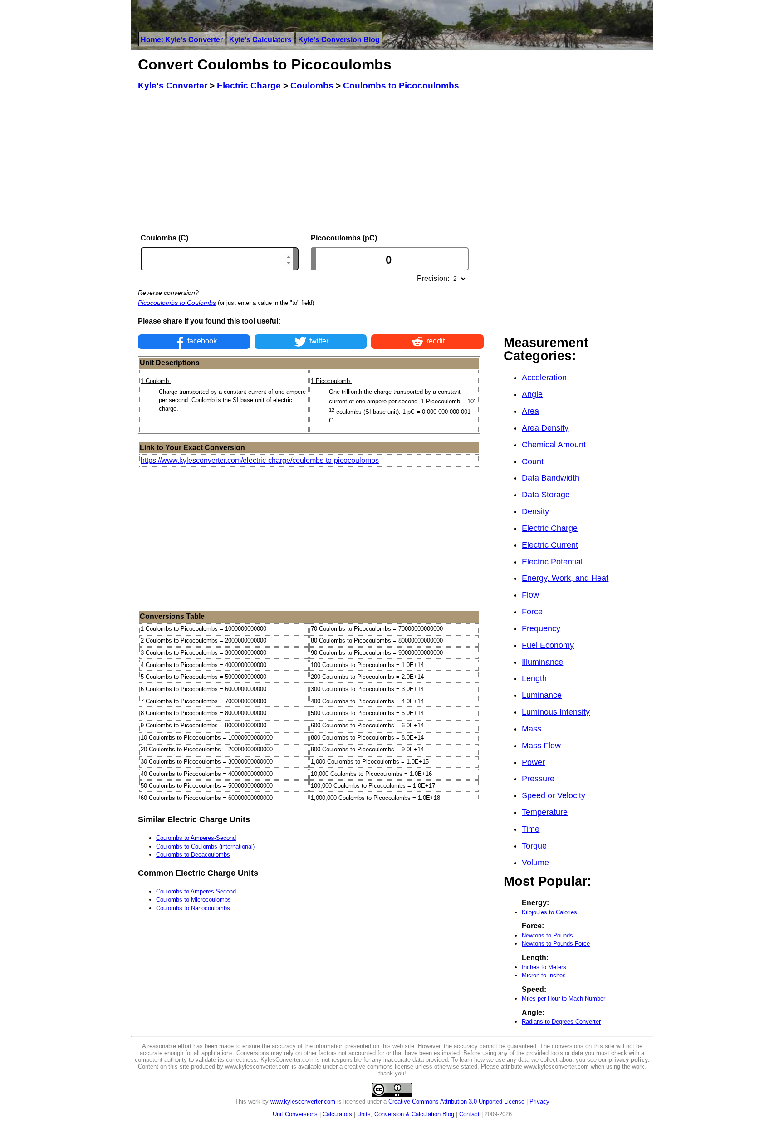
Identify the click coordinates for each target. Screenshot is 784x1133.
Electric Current (550, 544)
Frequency (541, 628)
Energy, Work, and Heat (565, 578)
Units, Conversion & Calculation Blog (405, 1114)
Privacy (539, 1101)
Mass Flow (541, 745)
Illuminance (542, 662)
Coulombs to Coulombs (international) (205, 846)
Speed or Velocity (553, 795)
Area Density (545, 427)
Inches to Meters (544, 967)
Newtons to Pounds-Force (556, 943)
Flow (530, 594)
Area (530, 411)
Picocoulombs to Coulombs (177, 302)
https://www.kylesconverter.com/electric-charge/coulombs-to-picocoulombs (260, 460)
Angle (532, 394)
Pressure (538, 778)
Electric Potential (552, 561)
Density (535, 511)
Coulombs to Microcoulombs (193, 899)
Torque (534, 845)
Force (532, 611)
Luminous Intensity (556, 711)
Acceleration (544, 377)
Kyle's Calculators (260, 40)
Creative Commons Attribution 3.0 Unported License (456, 1101)
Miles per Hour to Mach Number (563, 998)
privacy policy (628, 1059)
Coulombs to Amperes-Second (196, 837)
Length (534, 678)
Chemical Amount (554, 444)
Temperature (545, 812)
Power (533, 762)
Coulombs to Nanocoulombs (193, 908)
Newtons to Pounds (547, 935)
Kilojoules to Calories (549, 912)
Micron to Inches (544, 975)
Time (530, 829)
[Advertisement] (311, 162)
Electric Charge (550, 528)
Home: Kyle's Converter (182, 40)
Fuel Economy (548, 645)
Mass (531, 728)
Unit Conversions (295, 1114)
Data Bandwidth (550, 477)
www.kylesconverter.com (302, 1101)
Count (533, 461)
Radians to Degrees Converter (561, 1021)
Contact (469, 1114)
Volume (535, 862)
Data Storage (546, 494)
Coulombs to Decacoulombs (193, 854)
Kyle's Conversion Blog (339, 40)
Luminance (542, 695)
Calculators (337, 1114)
